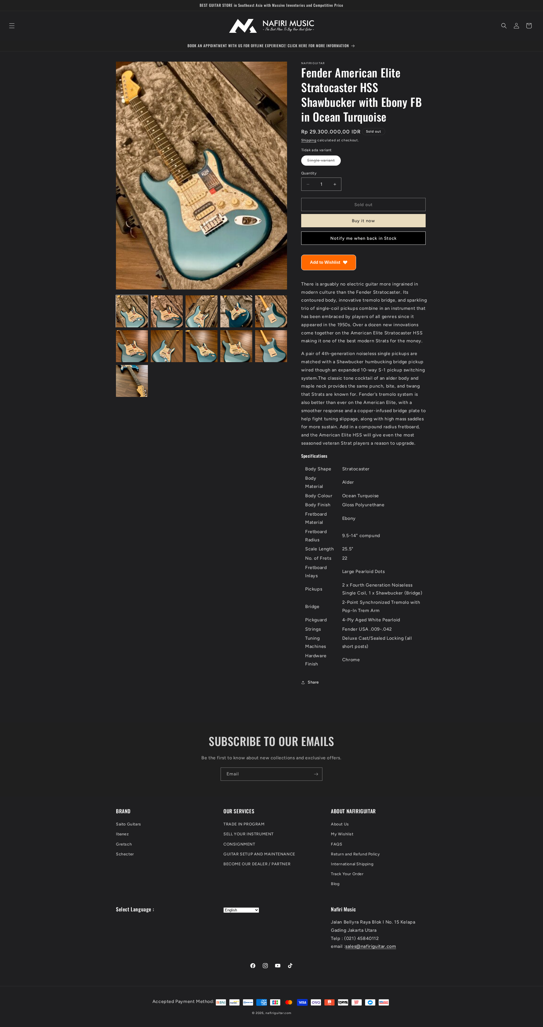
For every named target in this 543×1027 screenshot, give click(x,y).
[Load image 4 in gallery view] (236, 311)
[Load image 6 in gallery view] (132, 346)
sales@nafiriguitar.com (370, 946)
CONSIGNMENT (239, 844)
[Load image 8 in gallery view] (201, 346)
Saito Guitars (128, 824)
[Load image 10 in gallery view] (271, 346)
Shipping (308, 140)
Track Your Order (347, 874)
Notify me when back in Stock (363, 238)
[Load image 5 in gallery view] (271, 311)
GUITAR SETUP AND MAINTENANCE (259, 854)
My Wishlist (342, 834)
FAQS (336, 844)
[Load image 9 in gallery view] (236, 346)
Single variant (324, 162)
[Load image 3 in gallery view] (201, 311)
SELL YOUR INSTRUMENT (248, 834)
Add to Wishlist (325, 262)
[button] (12, 26)
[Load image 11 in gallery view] (132, 381)
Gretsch (124, 844)
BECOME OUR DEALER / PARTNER (256, 864)
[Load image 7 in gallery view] (167, 346)
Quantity (308, 173)
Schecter (125, 854)
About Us (340, 824)
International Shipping (352, 864)
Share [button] (313, 682)
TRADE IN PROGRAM (244, 824)
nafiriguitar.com (278, 1013)
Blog (335, 884)
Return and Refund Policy (355, 854)
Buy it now (363, 220)
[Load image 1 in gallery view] (132, 311)
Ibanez (122, 834)
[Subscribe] (316, 774)
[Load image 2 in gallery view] (167, 311)
